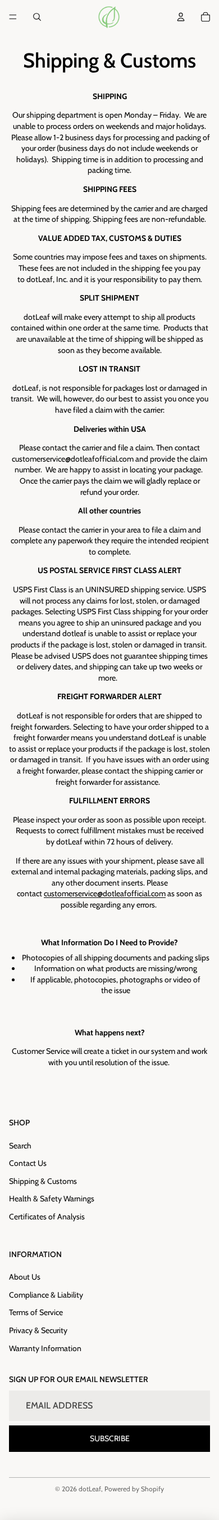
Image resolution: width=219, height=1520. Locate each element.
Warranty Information (45, 1348)
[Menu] (13, 17)
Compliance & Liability (46, 1295)
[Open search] (37, 17)
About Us (24, 1277)
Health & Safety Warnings (51, 1198)
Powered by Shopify (134, 1489)
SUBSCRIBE (110, 1438)
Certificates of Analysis (47, 1216)
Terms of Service (36, 1312)
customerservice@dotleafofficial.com (105, 893)
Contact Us (28, 1163)
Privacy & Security (38, 1330)
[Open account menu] (180, 17)
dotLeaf (90, 1489)
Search (20, 1146)
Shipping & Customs (43, 1181)
